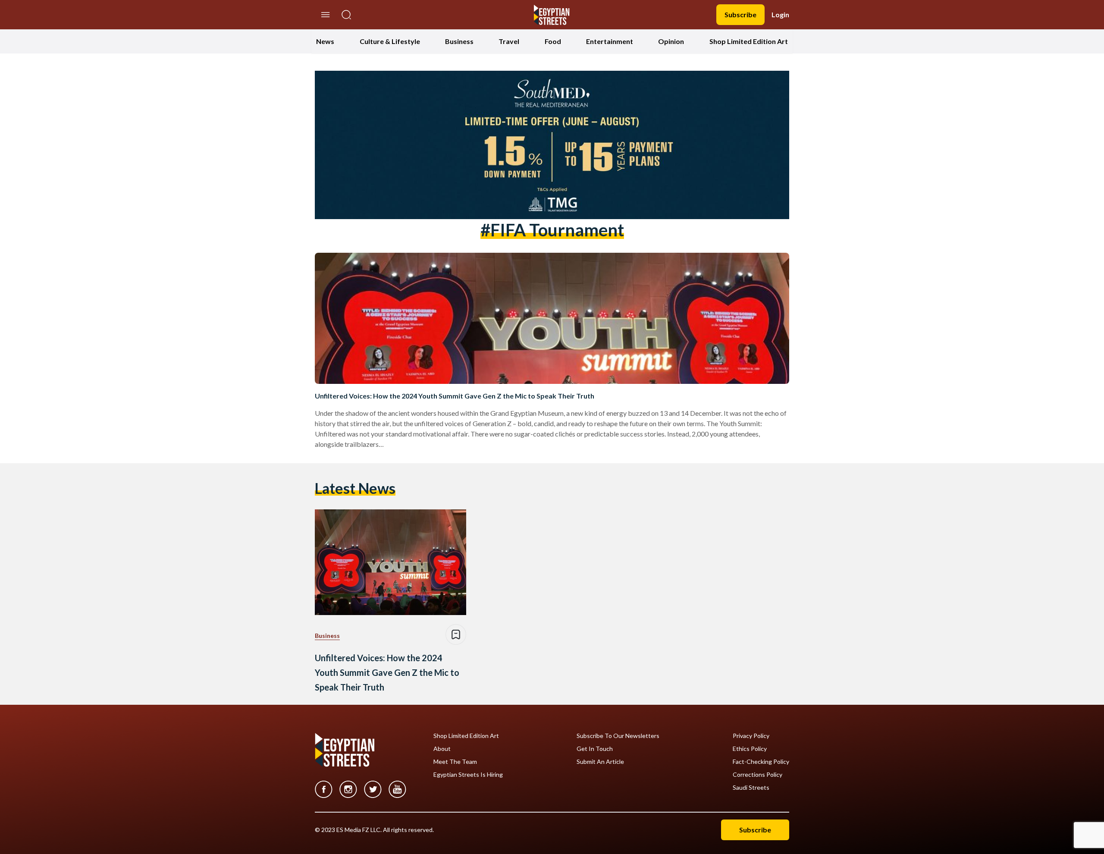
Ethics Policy (750, 748)
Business (459, 41)
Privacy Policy (751, 735)
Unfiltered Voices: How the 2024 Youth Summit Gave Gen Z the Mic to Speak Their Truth (454, 396)
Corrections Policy (757, 774)
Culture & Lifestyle (390, 41)
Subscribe (740, 14)
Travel (509, 41)
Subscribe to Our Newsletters (618, 735)
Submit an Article (600, 761)
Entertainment (609, 41)
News (325, 41)
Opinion (671, 41)
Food (553, 41)
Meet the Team (455, 761)
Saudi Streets (751, 787)
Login (780, 14)
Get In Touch (595, 748)
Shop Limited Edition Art (748, 41)
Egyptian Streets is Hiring (468, 774)
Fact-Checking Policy (761, 761)
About (442, 748)
